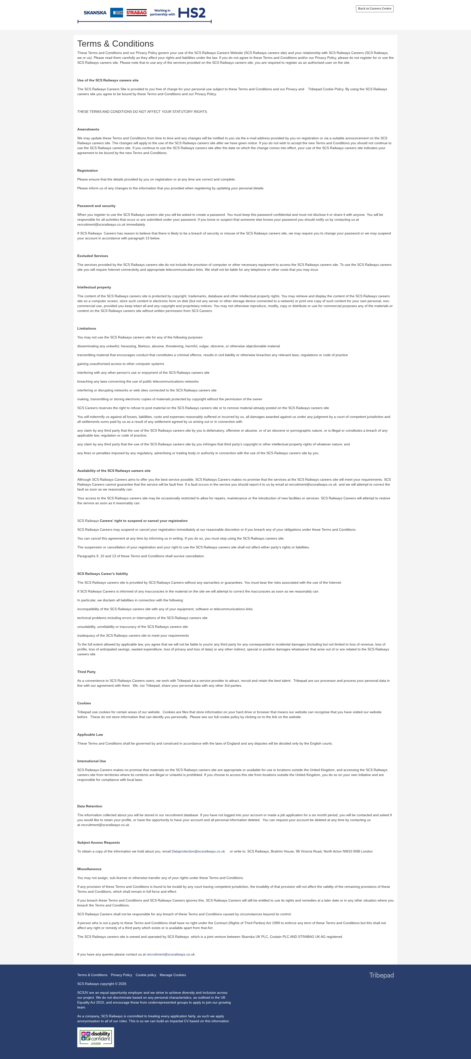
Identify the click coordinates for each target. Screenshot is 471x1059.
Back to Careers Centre (375, 8)
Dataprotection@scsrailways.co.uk (198, 851)
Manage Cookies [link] (173, 975)
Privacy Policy (121, 975)
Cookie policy (146, 975)
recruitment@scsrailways (166, 954)
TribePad (381, 976)
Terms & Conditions (92, 975)
